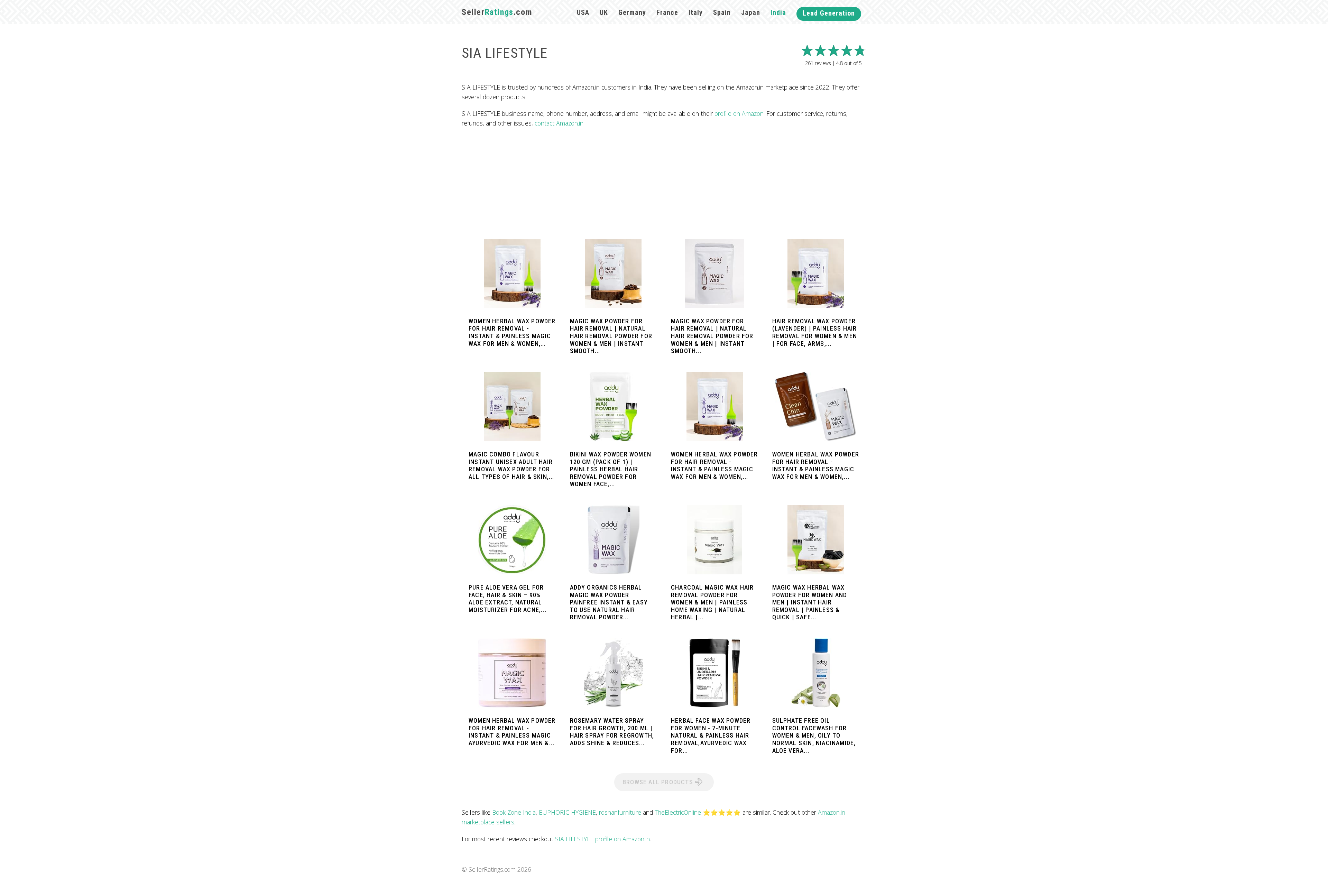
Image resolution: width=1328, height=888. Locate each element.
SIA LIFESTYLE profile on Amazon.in (602, 839)
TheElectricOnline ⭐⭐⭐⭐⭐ (698, 812)
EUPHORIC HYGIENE (567, 812)
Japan (750, 12)
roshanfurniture (620, 812)
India (778, 12)
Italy (696, 12)
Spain (722, 12)
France (667, 12)
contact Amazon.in (559, 123)
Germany (632, 12)
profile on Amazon (739, 113)
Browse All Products (658, 782)
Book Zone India (514, 812)
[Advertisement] (664, 183)
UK (604, 12)
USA (583, 12)
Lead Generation (829, 13)
